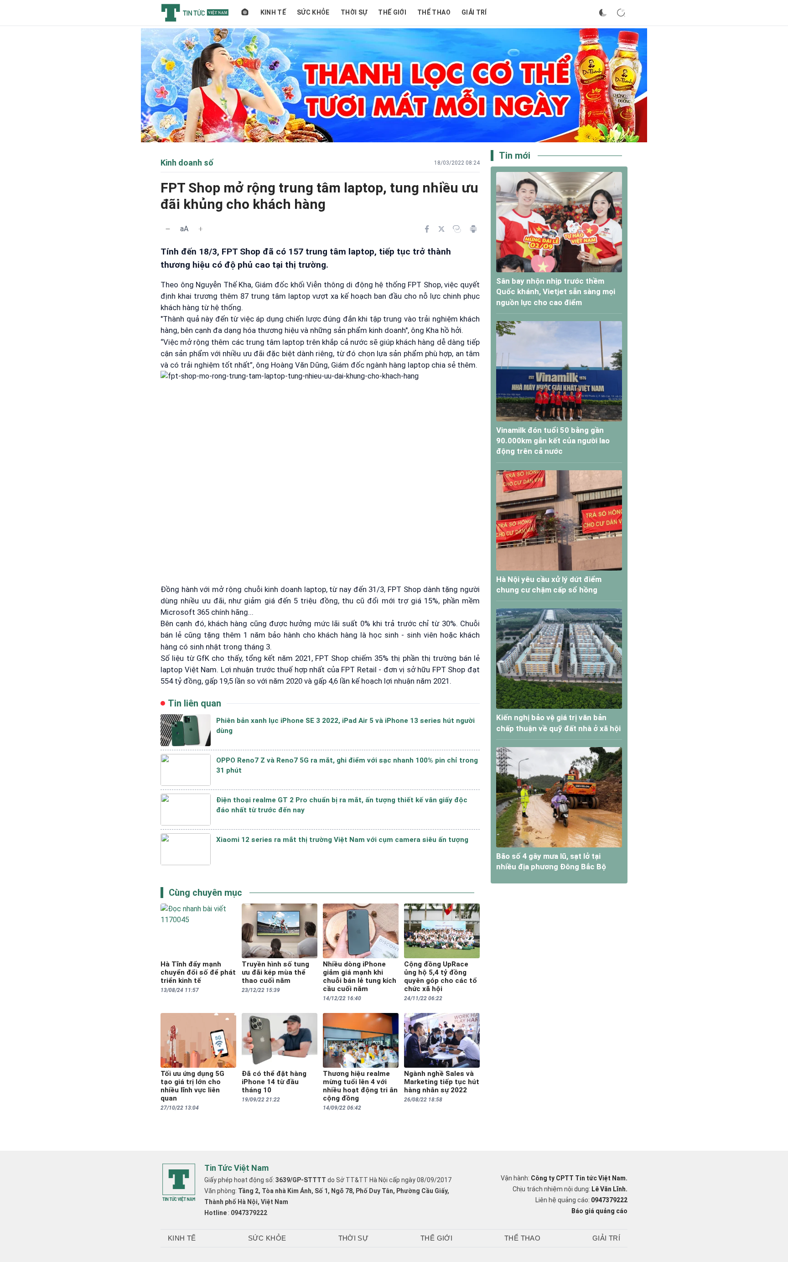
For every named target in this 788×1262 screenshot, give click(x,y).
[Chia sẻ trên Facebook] (426, 228)
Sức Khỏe (313, 12)
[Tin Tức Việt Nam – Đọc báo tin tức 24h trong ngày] (195, 13)
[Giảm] (168, 229)
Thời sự (354, 12)
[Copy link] (457, 229)
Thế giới (392, 12)
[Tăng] (200, 229)
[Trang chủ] (245, 13)
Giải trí (474, 12)
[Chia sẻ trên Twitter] (441, 228)
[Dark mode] (602, 12)
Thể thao (434, 12)
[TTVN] (179, 1183)
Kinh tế (273, 12)
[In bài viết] (473, 229)
